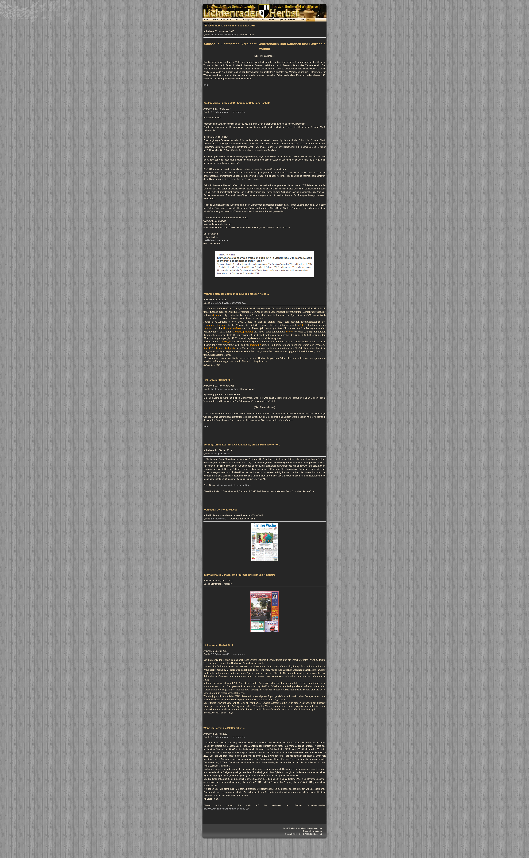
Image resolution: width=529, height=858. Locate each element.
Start (285, 828)
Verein (291, 828)
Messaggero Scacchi (221, 453)
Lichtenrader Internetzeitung (224, 34)
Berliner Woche (218, 519)
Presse (310, 20)
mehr (205, 85)
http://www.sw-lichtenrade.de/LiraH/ (234, 485)
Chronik (260, 20)
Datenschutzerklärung (312, 831)
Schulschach (301, 828)
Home (207, 20)
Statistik (272, 20)
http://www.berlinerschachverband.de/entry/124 (226, 809)
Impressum (209, 23)
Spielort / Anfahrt (287, 20)
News (215, 20)
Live (237, 20)
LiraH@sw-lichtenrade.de (215, 240)
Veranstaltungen (315, 828)
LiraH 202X (226, 20)
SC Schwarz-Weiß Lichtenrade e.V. (228, 112)
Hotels (301, 20)
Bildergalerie (248, 20)
